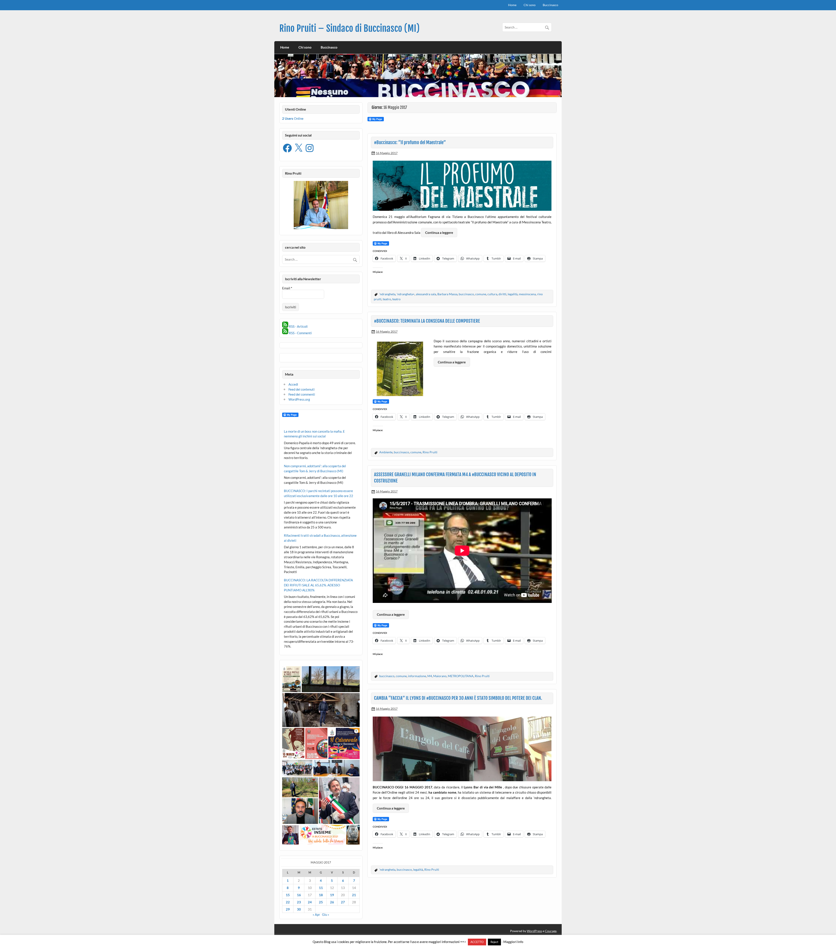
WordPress (534, 931)
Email (287, 288)
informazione (417, 676)
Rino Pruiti (430, 452)
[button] (291, 679)
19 (332, 895)
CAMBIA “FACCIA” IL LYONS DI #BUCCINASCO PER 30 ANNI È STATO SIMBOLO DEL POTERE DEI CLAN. (458, 698)
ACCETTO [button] (477, 942)
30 (299, 909)
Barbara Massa (447, 294)
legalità (512, 294)
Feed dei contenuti (301, 389)
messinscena (527, 294)
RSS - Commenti (300, 333)
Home (512, 5)
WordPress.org (299, 399)
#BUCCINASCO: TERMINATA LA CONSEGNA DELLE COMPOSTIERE (427, 321)
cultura (492, 294)
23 (299, 902)
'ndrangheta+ (406, 294)
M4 (429, 676)
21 (354, 895)
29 (288, 909)
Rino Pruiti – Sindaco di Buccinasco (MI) (349, 28)
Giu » (325, 914)
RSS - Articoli (298, 326)
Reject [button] (494, 942)
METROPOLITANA (461, 676)
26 (332, 902)
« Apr (316, 914)
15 (288, 895)
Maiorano (440, 676)
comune (480, 294)
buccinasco (466, 294)
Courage (550, 931)
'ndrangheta (387, 294)
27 (343, 902)
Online (292, 118)
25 (321, 902)
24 (310, 902)
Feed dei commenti (301, 394)
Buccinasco (550, 5)
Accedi (293, 384)
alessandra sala (426, 294)
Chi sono (530, 5)
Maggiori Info (513, 941)
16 (299, 895)
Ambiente (386, 452)
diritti (502, 294)
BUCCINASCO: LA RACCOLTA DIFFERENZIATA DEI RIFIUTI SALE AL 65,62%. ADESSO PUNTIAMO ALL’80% (318, 585)
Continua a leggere (439, 232)
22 (288, 902)
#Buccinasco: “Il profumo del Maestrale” (410, 142)
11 (321, 888)
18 (321, 895)
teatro (387, 299)
